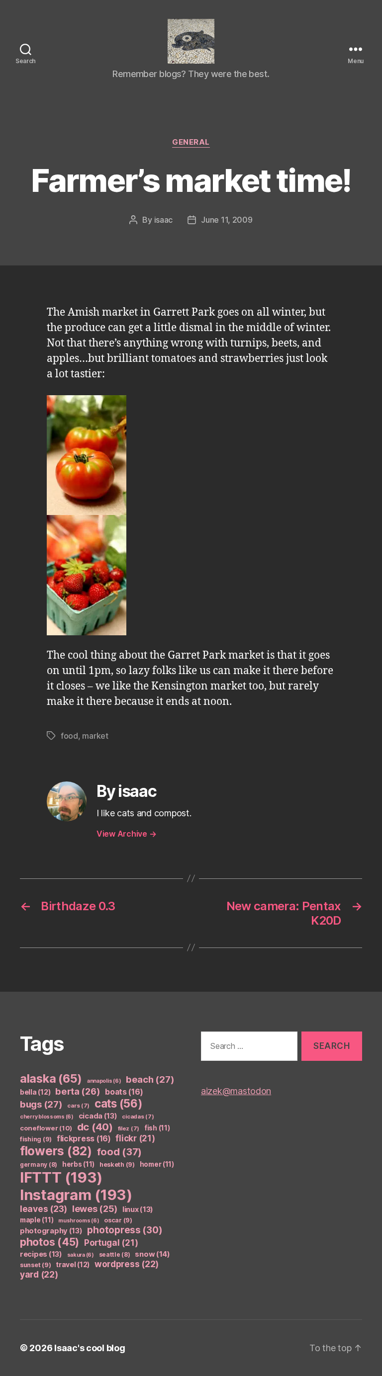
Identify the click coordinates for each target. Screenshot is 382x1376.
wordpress (127, 1264)
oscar (118, 1220)
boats (124, 1092)
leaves (43, 1209)
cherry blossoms (47, 1117)
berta (77, 1091)
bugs (41, 1104)
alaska (51, 1078)
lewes (94, 1209)
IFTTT (61, 1177)
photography (51, 1230)
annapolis (104, 1081)
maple (36, 1220)
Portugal (111, 1243)
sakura (80, 1255)
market (95, 736)
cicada (98, 1116)
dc (95, 1126)
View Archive (126, 834)
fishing (36, 1139)
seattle (114, 1254)
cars (78, 1105)
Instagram (76, 1195)
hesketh (117, 1164)
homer (157, 1164)
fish (157, 1128)
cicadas (138, 1116)
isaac (163, 220)
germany (38, 1164)
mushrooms (78, 1220)
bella (35, 1092)
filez (129, 1128)
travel (73, 1264)
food (69, 736)
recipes (41, 1254)
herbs (78, 1164)
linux (137, 1209)
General (191, 142)
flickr (135, 1138)
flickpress (84, 1138)
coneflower (46, 1128)
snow (152, 1254)
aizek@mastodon (236, 1091)
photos (49, 1242)
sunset (35, 1265)
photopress (124, 1230)
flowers (56, 1150)
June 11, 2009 (227, 220)
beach (150, 1079)
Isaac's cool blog (89, 1348)
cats (119, 1103)
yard (39, 1274)
